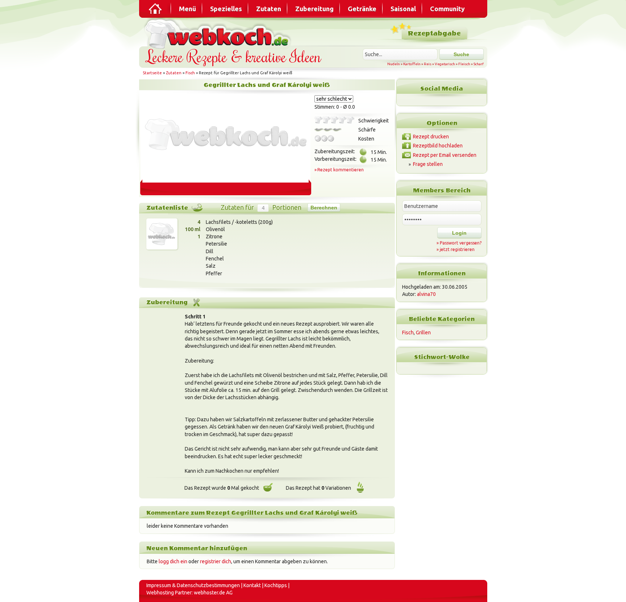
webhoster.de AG (213, 592)
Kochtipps (275, 585)
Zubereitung (314, 8)
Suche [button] (461, 54)
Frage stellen (428, 164)
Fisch (190, 73)
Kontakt (252, 585)
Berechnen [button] (323, 207)
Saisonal (403, 8)
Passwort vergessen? (460, 243)
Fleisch (464, 64)
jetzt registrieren (457, 249)
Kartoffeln (412, 64)
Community (447, 8)
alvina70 (426, 294)
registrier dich (215, 561)
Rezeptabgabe (434, 33)
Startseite (152, 73)
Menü (187, 8)
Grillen (423, 332)
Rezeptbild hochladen (438, 146)
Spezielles (226, 8)
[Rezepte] (156, 8)
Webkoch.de (218, 33)
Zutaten (268, 8)
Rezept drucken (431, 136)
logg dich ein (173, 561)
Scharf (478, 64)
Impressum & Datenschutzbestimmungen (193, 585)
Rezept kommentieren (340, 169)
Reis (427, 64)
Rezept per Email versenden (444, 155)
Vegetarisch (445, 64)
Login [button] (459, 233)
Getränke (362, 8)
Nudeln (393, 64)
